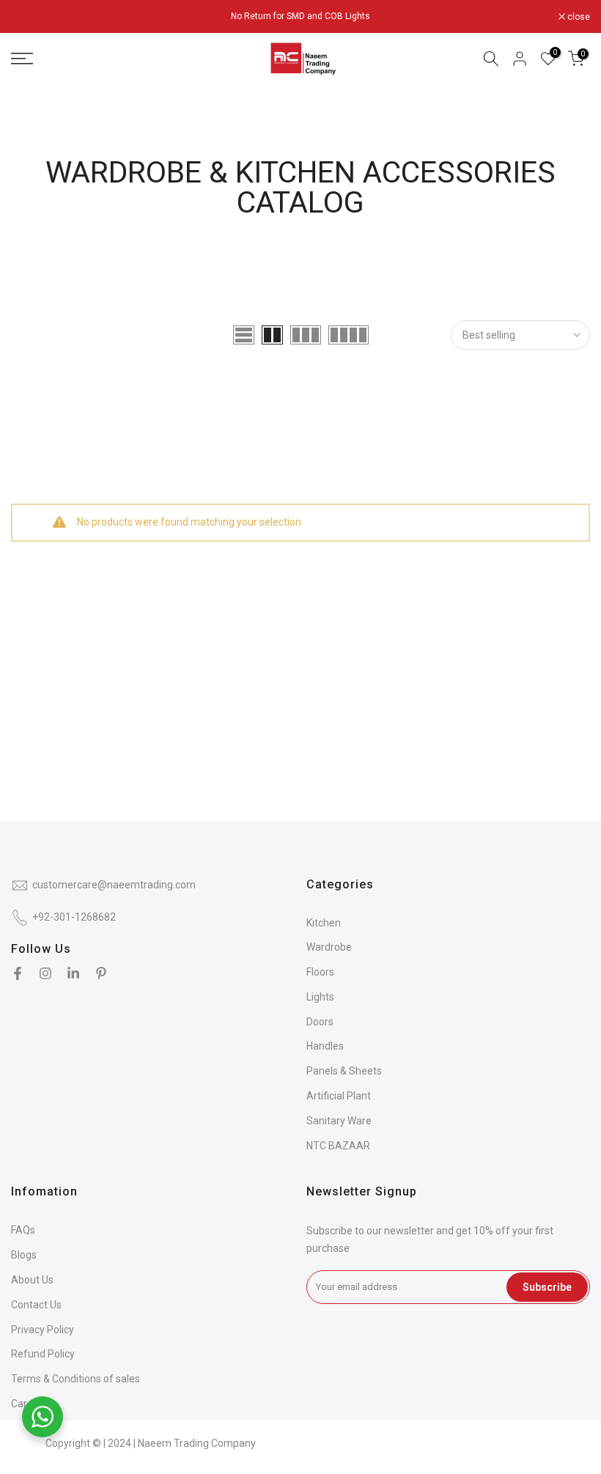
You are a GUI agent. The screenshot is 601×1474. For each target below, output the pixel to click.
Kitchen (323, 923)
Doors (319, 1022)
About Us (32, 1280)
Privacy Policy (42, 1329)
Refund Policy (43, 1354)
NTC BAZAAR (338, 1145)
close (30, 16)
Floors (320, 972)
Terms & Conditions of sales (75, 1379)
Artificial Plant (338, 1096)
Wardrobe (329, 947)
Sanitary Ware (339, 1121)
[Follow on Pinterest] (101, 973)
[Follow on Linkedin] (73, 973)
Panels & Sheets (344, 1071)
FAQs (23, 1230)
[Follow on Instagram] (45, 973)
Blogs (24, 1255)
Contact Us (36, 1305)
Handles (325, 1046)
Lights (320, 997)
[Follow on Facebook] (17, 973)
